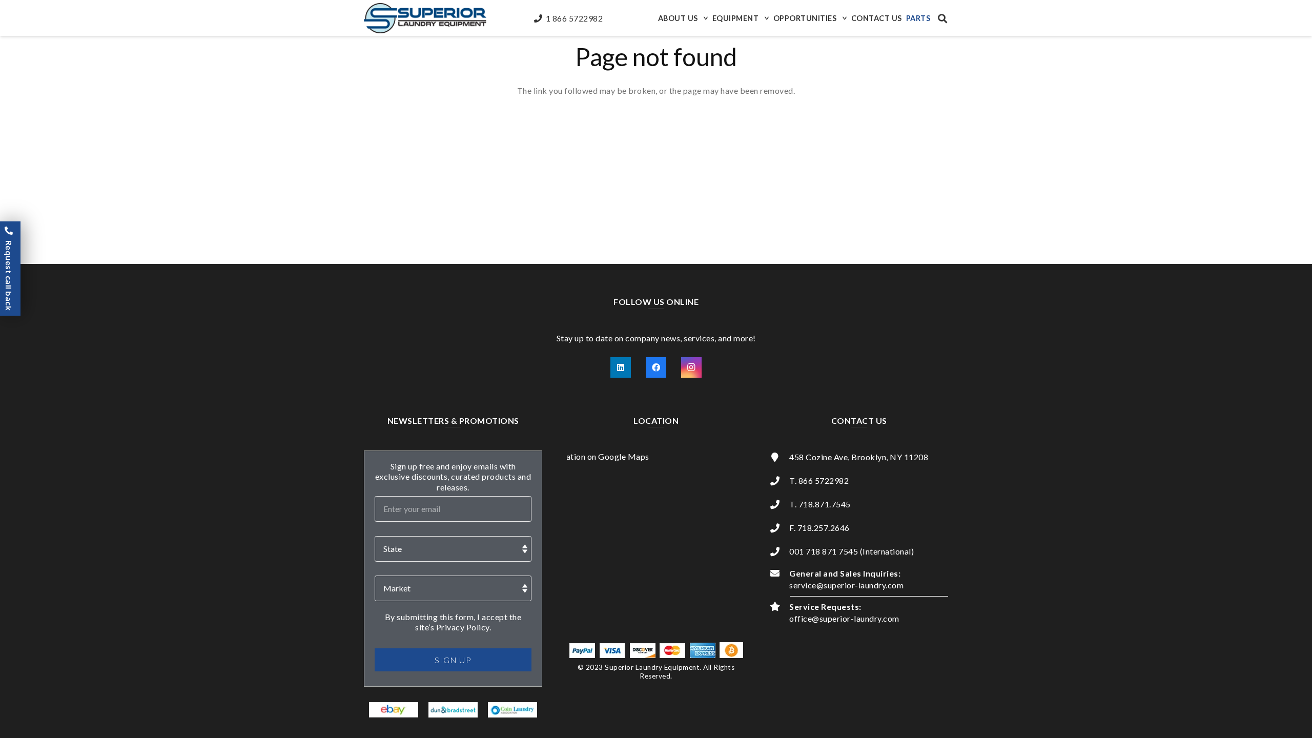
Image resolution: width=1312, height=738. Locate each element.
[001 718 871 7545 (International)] (779, 551)
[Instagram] (691, 367)
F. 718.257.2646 (819, 527)
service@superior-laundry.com (846, 585)
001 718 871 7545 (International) (851, 551)
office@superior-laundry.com (844, 618)
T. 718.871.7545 (820, 504)
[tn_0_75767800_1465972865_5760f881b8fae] (394, 709)
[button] (705, 18)
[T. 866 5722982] (779, 480)
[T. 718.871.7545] (779, 504)
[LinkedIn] (620, 367)
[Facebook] (656, 367)
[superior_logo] (425, 18)
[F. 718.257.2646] (779, 527)
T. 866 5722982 (819, 480)
